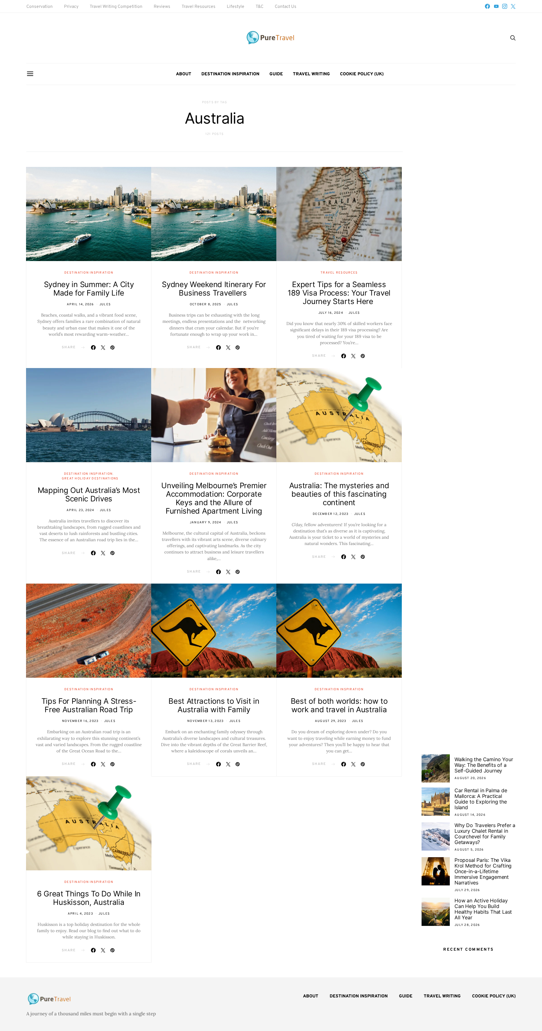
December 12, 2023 (330, 514)
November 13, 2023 (205, 721)
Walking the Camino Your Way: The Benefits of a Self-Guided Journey (483, 765)
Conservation (39, 6)
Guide (276, 74)
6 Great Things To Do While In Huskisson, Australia (89, 898)
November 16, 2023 (80, 721)
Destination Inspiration (230, 74)
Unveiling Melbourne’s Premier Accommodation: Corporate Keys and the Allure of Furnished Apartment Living (213, 498)
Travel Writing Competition (116, 6)
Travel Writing (311, 74)
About (183, 74)
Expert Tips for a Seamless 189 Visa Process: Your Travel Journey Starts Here (339, 293)
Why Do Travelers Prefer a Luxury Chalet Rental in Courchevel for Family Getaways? (484, 833)
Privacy (71, 6)
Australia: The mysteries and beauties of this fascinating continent (339, 494)
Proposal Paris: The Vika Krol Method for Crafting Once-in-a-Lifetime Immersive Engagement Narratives (483, 871)
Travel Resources (198, 6)
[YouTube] (496, 6)
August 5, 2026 (469, 850)
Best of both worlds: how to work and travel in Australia (339, 705)
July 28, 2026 (467, 925)
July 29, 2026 (467, 890)
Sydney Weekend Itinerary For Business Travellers (214, 288)
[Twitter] (513, 6)
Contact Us (285, 6)
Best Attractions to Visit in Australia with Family (213, 705)
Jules (105, 304)
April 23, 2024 (80, 510)
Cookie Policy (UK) (362, 74)
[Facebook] (487, 6)
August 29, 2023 (331, 721)
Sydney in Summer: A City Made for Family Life (89, 288)
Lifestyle (235, 6)
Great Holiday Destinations (90, 479)
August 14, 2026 (470, 815)
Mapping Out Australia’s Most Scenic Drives (89, 494)
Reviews (162, 6)
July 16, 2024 (330, 313)
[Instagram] (504, 6)
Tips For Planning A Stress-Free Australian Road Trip (88, 705)
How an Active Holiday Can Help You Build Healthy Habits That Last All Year (483, 909)
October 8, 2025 (205, 304)
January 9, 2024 (205, 523)
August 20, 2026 (470, 778)
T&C (259, 6)
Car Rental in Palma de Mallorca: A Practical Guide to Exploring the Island (480, 798)
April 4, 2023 (80, 914)
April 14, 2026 (80, 304)
